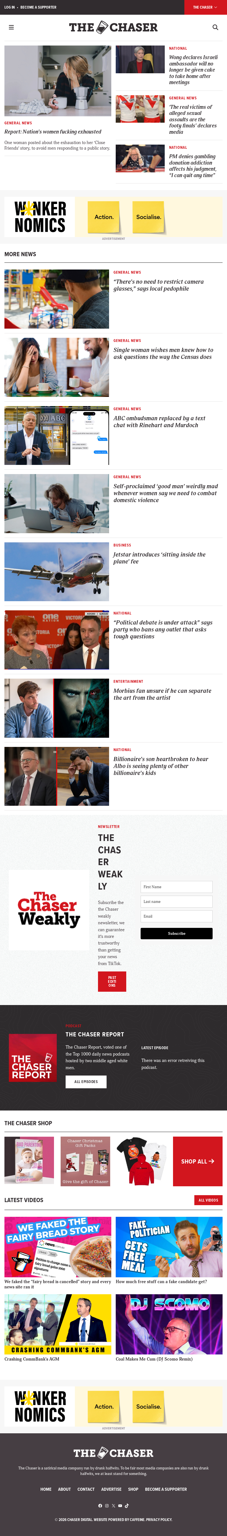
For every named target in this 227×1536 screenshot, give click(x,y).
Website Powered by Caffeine (119, 1519)
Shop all (195, 1161)
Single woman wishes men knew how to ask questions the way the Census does (163, 354)
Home (45, 1489)
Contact (86, 1489)
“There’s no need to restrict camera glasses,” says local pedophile (159, 285)
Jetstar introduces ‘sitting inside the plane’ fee (159, 558)
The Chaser (203, 7)
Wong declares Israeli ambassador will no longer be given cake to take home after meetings (193, 70)
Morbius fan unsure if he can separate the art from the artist (162, 695)
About (64, 1489)
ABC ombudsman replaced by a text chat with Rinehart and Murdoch (159, 422)
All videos (208, 1200)
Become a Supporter (38, 7)
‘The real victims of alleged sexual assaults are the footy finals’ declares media (193, 119)
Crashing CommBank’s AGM (31, 1359)
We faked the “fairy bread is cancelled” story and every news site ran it (57, 1284)
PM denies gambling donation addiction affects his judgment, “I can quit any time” (192, 166)
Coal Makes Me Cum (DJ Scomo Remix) (154, 1359)
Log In (9, 7)
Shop (133, 1489)
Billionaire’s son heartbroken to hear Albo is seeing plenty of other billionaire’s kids (161, 766)
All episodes (86, 1081)
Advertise (111, 1489)
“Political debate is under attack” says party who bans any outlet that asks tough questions (163, 629)
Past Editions (112, 981)
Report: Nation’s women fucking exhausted (52, 132)
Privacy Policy (158, 1519)
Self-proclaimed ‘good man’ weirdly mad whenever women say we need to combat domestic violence (166, 493)
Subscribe (176, 933)
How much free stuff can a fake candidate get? (161, 1282)
